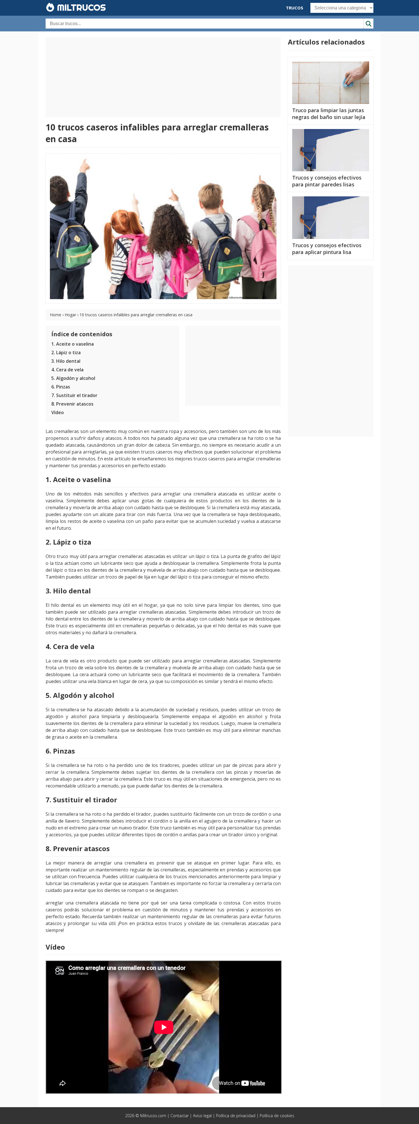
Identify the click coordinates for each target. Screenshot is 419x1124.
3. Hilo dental (65, 361)
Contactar (179, 1115)
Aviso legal (202, 1115)
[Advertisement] (163, 77)
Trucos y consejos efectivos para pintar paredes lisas (326, 181)
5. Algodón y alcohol (73, 378)
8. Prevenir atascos (72, 404)
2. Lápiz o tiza (66, 352)
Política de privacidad (235, 1115)
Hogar (70, 314)
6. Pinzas (60, 387)
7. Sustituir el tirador (74, 395)
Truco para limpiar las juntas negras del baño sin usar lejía (328, 113)
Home (55, 314)
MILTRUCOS (80, 7)
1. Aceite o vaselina (72, 344)
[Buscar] (368, 24)
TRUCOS (294, 8)
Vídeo (57, 412)
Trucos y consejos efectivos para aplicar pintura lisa (326, 248)
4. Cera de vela (67, 369)
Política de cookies (277, 1115)
